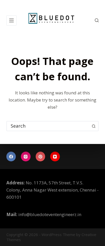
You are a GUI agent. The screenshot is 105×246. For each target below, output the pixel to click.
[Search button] (93, 126)
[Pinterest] (40, 156)
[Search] (97, 20)
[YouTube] (55, 156)
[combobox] (48, 126)
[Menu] (11, 20)
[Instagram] (26, 156)
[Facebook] (11, 156)
